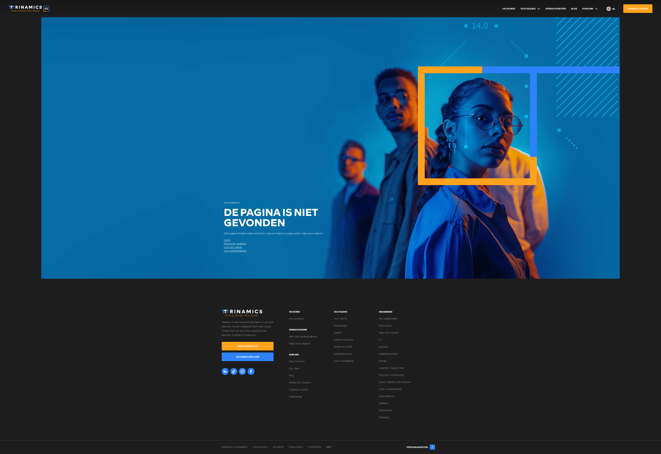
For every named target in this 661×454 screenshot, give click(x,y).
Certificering (314, 447)
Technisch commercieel (391, 375)
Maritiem (383, 403)
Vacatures (508, 8)
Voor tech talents (233, 247)
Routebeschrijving (247, 356)
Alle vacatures (296, 319)
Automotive (385, 326)
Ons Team (294, 368)
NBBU (329, 447)
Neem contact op (248, 346)
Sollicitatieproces (343, 354)
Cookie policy (260, 447)
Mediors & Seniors (343, 340)
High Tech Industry (389, 333)
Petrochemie (385, 410)
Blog (574, 8)
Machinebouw (386, 396)
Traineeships (340, 326)
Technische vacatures (235, 244)
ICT (380, 340)
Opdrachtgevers (555, 8)
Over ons (587, 8)
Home (227, 240)
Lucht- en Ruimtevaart (390, 389)
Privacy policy (296, 447)
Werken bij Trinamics (300, 383)
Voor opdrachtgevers (235, 251)
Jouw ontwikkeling (344, 361)
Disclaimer (278, 447)
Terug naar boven (417, 447)
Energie (383, 361)
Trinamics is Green (298, 390)
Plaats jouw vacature (300, 344)
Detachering (295, 397)
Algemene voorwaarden (235, 447)
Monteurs (384, 417)
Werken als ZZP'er (343, 347)
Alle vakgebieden (388, 319)
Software (383, 347)
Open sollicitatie (638, 8)
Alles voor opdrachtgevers (303, 336)
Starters (338, 333)
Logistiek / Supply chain (391, 368)
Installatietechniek (388, 354)
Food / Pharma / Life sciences (395, 382)
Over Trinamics (297, 361)
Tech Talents (528, 8)
